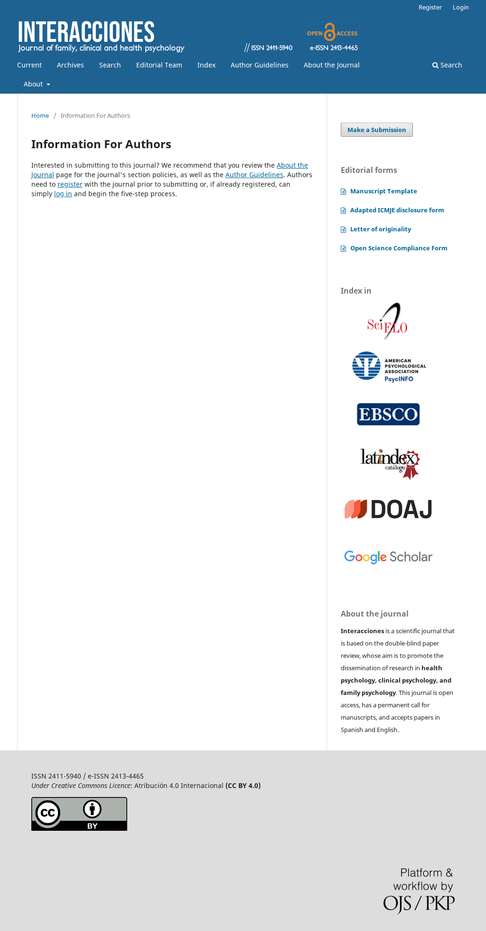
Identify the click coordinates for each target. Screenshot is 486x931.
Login (461, 7)
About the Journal (332, 64)
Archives (70, 64)
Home (40, 115)
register (70, 184)
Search (110, 64)
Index (206, 64)
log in (63, 193)
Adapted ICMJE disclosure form (397, 210)
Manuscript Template (383, 191)
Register (430, 7)
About (34, 83)
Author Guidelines (260, 64)
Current (29, 64)
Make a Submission (376, 129)
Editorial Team (159, 64)
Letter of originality (380, 229)
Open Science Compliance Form (399, 248)
